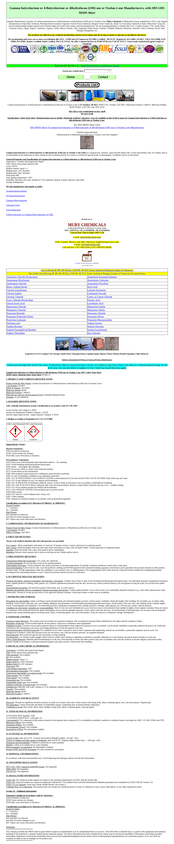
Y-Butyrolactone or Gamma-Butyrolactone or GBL (29, 214)
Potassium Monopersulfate (99, 320)
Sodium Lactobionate (97, 329)
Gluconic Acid (12, 205)
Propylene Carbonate (16, 320)
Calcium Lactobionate (17, 290)
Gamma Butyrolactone (16, 200)
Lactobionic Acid (95, 303)
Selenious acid (13, 323)
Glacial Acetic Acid (16, 303)
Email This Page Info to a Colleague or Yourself (100, 66)
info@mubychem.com (90, 237)
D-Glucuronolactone (15, 195)
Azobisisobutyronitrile (16, 191)
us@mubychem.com (90, 244)
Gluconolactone (13, 210)
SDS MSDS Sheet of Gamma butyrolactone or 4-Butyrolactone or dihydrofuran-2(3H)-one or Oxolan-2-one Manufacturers (87, 127)
